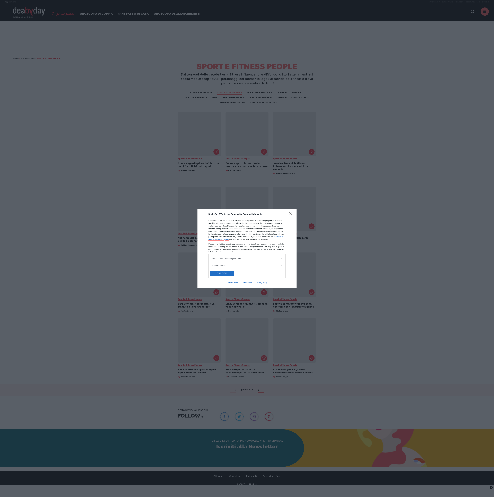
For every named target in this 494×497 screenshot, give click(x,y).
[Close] (291, 214)
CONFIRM (222, 273)
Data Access (247, 283)
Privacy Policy (261, 283)
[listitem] (247, 258)
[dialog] (247, 248)
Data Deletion (232, 283)
